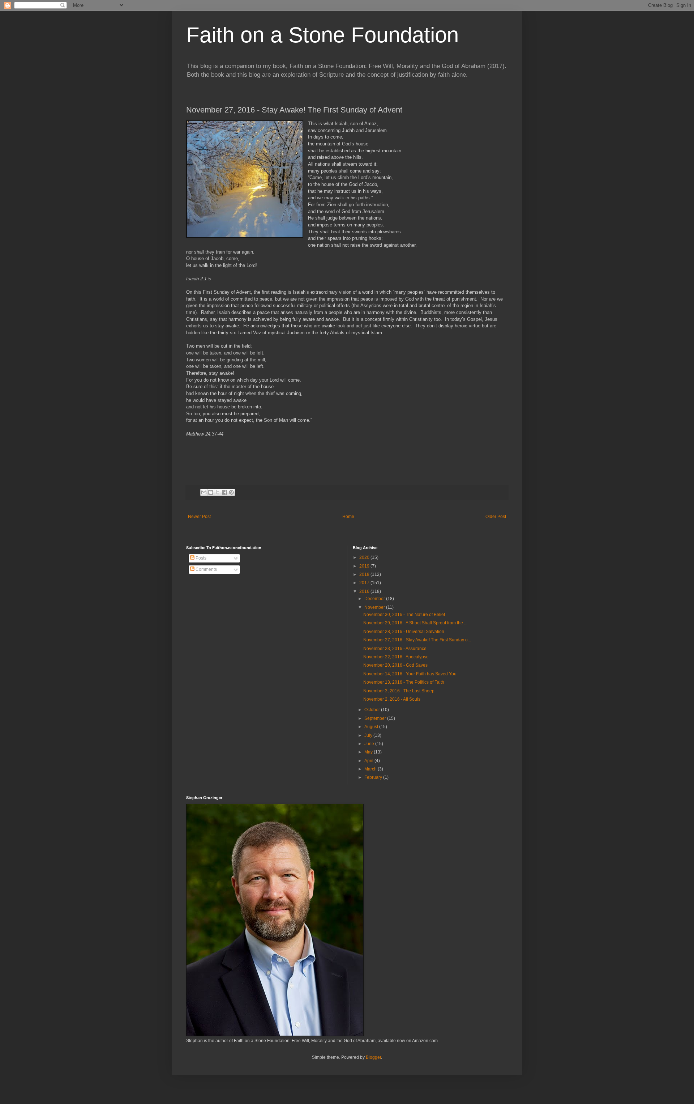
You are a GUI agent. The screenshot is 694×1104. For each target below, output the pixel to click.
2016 (364, 591)
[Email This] (203, 492)
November (375, 607)
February (373, 777)
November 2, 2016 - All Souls (391, 699)
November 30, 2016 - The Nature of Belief (404, 614)
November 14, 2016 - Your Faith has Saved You (410, 673)
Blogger (373, 1057)
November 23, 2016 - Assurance (395, 648)
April (369, 760)
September (375, 718)
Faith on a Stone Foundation (322, 35)
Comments (205, 569)
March (371, 769)
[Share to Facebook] (224, 492)
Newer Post (199, 516)
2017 (364, 582)
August (371, 726)
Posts (200, 558)
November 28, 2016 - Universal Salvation (403, 631)
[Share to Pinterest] (231, 492)
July (368, 735)
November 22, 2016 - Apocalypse (396, 656)
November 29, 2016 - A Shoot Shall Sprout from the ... (415, 622)
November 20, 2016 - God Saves (395, 665)
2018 (364, 574)
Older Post (495, 516)
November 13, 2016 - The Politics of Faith (403, 682)
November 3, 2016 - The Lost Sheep (398, 690)
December (375, 598)
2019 (364, 566)
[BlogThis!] (210, 492)
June (369, 743)
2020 (364, 557)
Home (348, 516)
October (372, 709)
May (369, 752)
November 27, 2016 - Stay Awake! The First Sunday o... (417, 639)
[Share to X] (217, 492)
